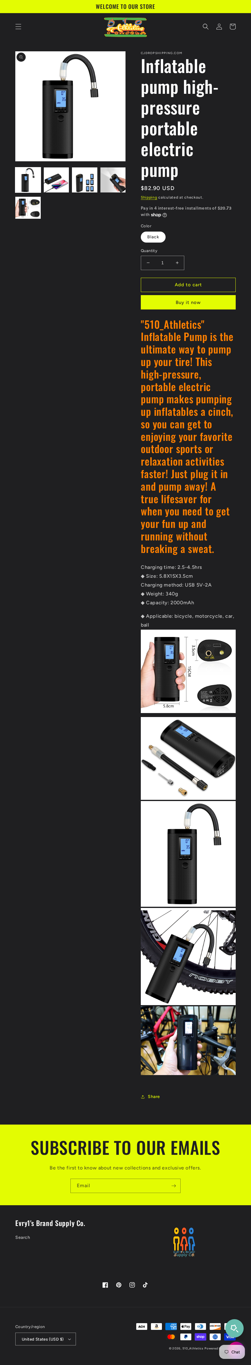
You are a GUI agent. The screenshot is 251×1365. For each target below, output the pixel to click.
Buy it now (188, 302)
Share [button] (154, 1096)
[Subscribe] (173, 1186)
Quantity (149, 250)
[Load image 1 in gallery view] (28, 180)
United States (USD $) (43, 1339)
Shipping (149, 197)
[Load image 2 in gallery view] (56, 180)
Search (22, 1237)
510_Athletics (193, 1348)
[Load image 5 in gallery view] (28, 208)
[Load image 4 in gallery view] (113, 180)
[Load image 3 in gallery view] (84, 180)
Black (153, 237)
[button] (18, 26)
